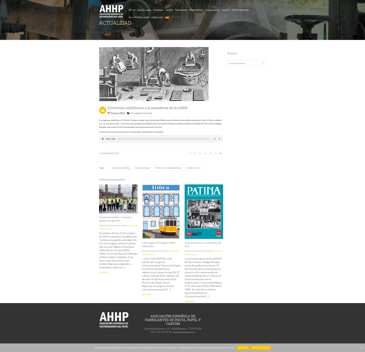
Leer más (103, 272)
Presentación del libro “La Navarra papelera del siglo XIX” (115, 219)
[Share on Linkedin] (200, 153)
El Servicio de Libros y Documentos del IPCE (203, 244)
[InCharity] (111, 11)
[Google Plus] (205, 153)
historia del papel (142, 168)
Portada (147, 113)
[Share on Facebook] (190, 153)
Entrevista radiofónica (121, 168)
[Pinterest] (215, 153)
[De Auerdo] (361, 347)
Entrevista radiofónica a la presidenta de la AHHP (148, 108)
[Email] (220, 153)
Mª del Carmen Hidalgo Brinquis (168, 168)
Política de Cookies (261, 347)
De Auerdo (243, 347)
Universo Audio (193, 168)
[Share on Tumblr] (210, 153)
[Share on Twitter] (195, 153)
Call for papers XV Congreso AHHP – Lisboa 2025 (159, 244)
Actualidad (136, 113)
